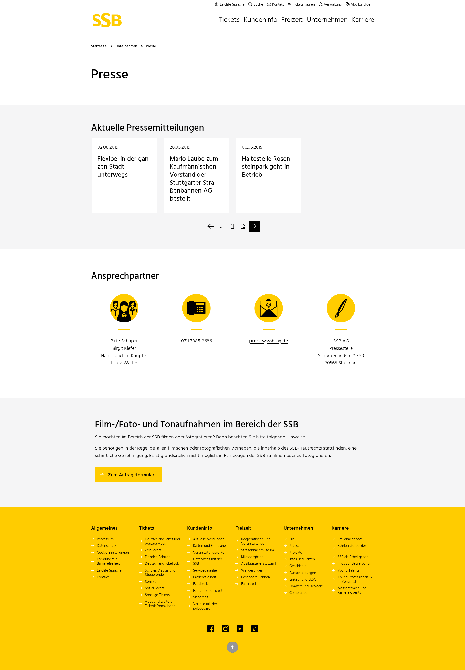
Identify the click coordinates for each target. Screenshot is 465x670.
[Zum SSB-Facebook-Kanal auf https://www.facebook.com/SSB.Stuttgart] (210, 628)
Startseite (99, 46)
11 (232, 226)
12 (243, 226)
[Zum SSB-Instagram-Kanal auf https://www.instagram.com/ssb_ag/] (225, 628)
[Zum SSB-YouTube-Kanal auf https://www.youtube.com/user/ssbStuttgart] (240, 628)
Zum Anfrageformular (131, 475)
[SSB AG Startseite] (108, 20)
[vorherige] (211, 226)
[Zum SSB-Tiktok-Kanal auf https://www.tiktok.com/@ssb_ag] (254, 628)
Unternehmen (126, 46)
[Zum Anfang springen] (232, 647)
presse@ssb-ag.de (268, 341)
